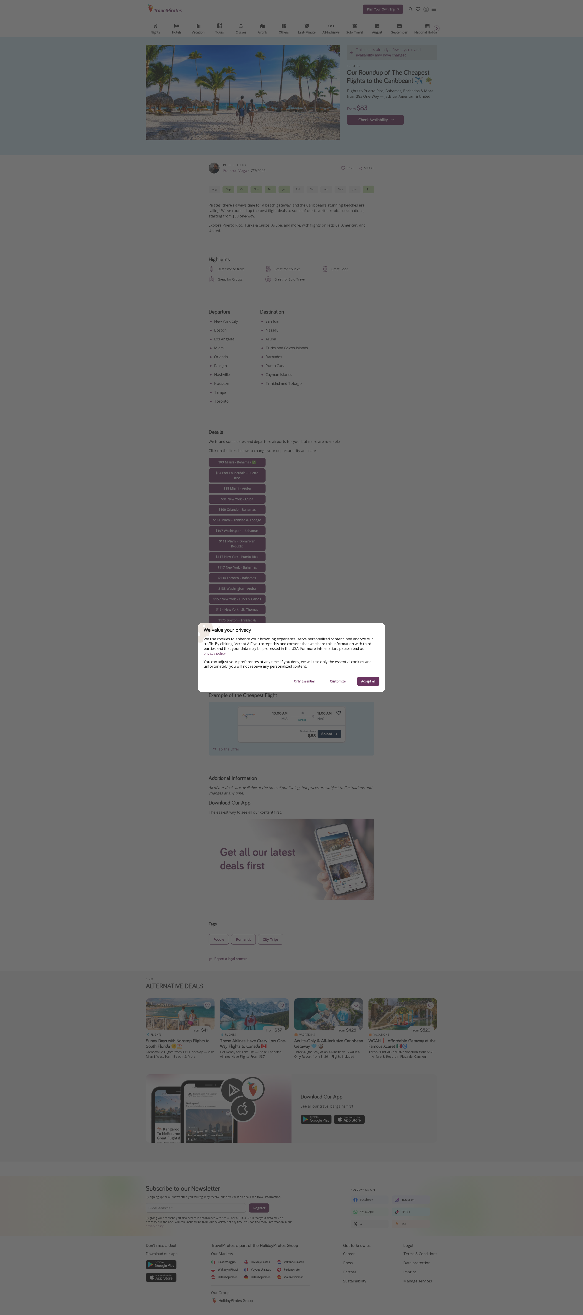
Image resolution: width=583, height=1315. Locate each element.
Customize (338, 681)
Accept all (368, 681)
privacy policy (215, 653)
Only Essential (304, 681)
